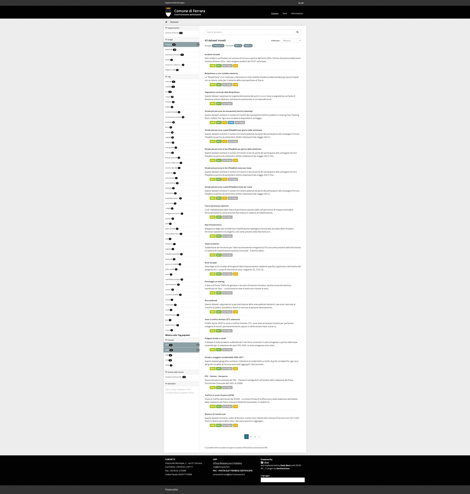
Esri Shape (227, 65)
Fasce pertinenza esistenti (217, 205)
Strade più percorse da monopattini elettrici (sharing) (229, 111)
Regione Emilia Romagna (174, 2)
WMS (213, 65)
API (244, 447)
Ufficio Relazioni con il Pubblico (227, 463)
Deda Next (285, 465)
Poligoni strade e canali (215, 338)
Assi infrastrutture (213, 224)
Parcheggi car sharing (214, 281)
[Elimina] (222, 46)
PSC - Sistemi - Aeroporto (216, 376)
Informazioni (297, 13)
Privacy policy (171, 489)
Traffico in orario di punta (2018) (219, 395)
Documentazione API (258, 447)
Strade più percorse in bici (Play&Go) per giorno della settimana (233, 149)
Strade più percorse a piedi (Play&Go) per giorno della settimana (233, 130)
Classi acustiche (212, 243)
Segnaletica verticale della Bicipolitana (222, 92)
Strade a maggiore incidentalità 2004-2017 (224, 357)
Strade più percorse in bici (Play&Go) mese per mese (228, 167)
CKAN (265, 462)
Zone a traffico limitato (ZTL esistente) (222, 319)
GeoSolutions (283, 468)
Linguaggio (265, 475)
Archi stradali (211, 262)
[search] (297, 32)
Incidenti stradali (212, 54)
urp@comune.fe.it (221, 466)
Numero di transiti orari (215, 414)
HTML (231, 122)
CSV (235, 65)
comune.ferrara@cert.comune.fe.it (229, 474)
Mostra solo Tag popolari (177, 335)
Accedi (301, 3)
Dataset (275, 13)
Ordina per (275, 40)
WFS (219, 65)
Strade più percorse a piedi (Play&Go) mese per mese (228, 186)
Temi (284, 13)
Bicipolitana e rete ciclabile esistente (221, 73)
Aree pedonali (211, 300)
